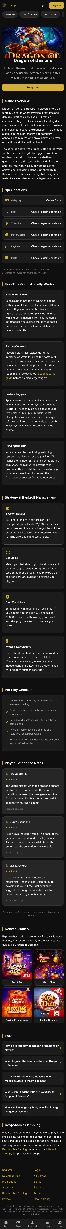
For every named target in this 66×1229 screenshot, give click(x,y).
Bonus (37, 1181)
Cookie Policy (42, 1199)
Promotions (9, 1181)
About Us (8, 1187)
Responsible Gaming (14, 1149)
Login (42, 5)
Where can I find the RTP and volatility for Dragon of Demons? (30, 1094)
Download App (11, 1175)
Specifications (29, 14)
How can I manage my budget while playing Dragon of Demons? (31, 1109)
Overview (10, 14)
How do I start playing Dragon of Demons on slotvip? (32, 1047)
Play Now (34, 87)
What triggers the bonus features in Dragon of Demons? (31, 1063)
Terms (37, 1193)
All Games (40, 1175)
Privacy (6, 1199)
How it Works (50, 14)
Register (56, 5)
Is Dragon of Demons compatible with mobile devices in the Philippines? (28, 1078)
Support (39, 1187)
